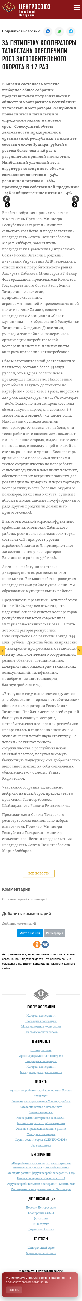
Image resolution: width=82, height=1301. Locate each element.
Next (75, 199)
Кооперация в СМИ (41, 1213)
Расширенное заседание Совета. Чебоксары (41, 1189)
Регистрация (54, 933)
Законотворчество (41, 1112)
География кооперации (41, 1021)
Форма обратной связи (41, 1253)
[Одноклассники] (37, 944)
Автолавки (41, 1096)
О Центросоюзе (40, 1050)
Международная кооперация (41, 1027)
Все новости (39, 874)
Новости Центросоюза (41, 1208)
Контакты (41, 1239)
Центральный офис (41, 1248)
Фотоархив (41, 1218)
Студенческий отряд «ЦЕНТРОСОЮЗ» (41, 1140)
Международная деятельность (41, 1072)
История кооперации (41, 1016)
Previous (6, 199)
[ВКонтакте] (45, 944)
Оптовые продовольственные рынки (41, 1129)
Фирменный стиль (41, 1229)
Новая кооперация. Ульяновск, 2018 (41, 1178)
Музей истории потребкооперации (41, 1123)
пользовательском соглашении (27, 1282)
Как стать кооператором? (41, 1032)
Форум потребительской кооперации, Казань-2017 (41, 1184)
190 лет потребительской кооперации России (41, 1090)
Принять (14, 1289)
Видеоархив (41, 1224)
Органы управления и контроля (41, 1056)
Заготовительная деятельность (41, 1107)
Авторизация (30, 933)
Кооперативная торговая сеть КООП (40, 1118)
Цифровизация (41, 1145)
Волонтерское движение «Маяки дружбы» (41, 1101)
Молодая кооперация (41, 1134)
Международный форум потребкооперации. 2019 (41, 1173)
